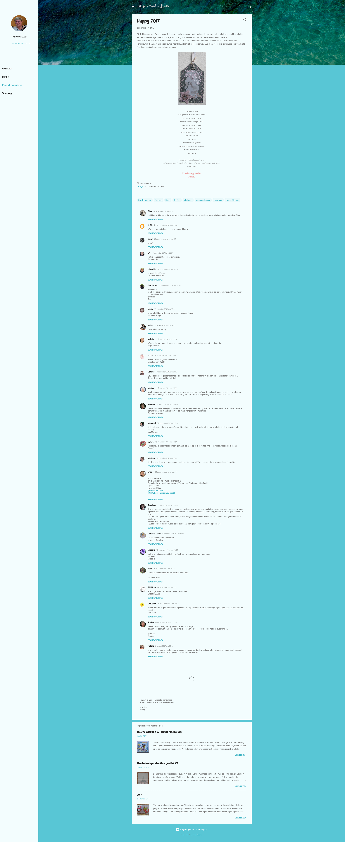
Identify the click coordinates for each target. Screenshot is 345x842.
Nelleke (151, 646)
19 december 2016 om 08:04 (166, 225)
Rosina (151, 622)
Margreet (152, 423)
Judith (150, 355)
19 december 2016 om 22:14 (167, 587)
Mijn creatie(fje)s (153, 6)
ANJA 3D (152, 587)
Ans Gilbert (153, 285)
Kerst (167, 200)
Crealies (158, 200)
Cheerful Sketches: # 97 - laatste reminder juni (159, 731)
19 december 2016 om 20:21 (168, 505)
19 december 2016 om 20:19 (166, 472)
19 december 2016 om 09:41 (170, 286)
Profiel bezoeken (19, 43)
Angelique (152, 505)
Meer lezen (240, 755)
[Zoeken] (250, 7)
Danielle (151, 372)
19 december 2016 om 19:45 (166, 458)
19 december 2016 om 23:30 (166, 622)
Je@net (151, 225)
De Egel (140, 186)
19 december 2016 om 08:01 (163, 211)
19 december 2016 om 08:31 (162, 253)
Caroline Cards (154, 533)
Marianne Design (203, 200)
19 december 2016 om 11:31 (166, 339)
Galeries (199, 835)
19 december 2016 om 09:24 (167, 269)
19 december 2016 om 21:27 (164, 569)
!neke (150, 325)
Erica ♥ (151, 472)
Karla (150, 568)
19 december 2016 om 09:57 (164, 325)
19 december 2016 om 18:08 (167, 423)
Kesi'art (177, 200)
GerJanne (152, 603)
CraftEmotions (144, 200)
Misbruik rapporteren (12, 85)
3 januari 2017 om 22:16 (164, 646)
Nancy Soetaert (19, 37)
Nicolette (152, 269)
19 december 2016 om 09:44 (164, 309)
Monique (151, 404)
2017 (139, 794)
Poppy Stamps (232, 200)
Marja (150, 309)
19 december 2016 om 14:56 (166, 388)
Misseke (151, 550)
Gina (150, 211)
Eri (149, 253)
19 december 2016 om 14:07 (166, 372)
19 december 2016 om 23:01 (168, 604)
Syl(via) (151, 442)
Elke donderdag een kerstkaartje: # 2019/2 (157, 763)
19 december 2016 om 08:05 (165, 239)
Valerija (151, 339)
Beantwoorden (155, 219)
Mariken (151, 458)
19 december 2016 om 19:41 (166, 442)
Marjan (151, 388)
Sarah (150, 239)
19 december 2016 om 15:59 (167, 404)
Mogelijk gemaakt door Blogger (193, 829)
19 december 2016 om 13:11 (165, 356)
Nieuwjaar (218, 200)
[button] (244, 20)
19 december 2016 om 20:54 (167, 550)
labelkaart (188, 200)
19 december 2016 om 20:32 (173, 534)
